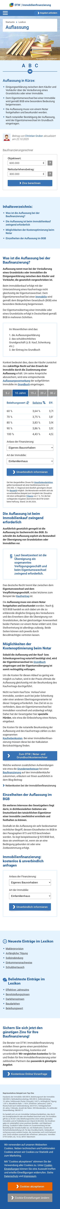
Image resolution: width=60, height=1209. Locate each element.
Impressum (30, 1176)
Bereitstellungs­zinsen (18, 994)
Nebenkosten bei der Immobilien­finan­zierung (30, 785)
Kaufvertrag (22, 596)
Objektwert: (14, 158)
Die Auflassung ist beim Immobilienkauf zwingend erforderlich (28, 223)
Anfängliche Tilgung (17, 953)
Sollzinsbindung (14, 957)
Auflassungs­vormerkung (16, 380)
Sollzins (37, 402)
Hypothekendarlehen (43, 482)
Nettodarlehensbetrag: (21, 169)
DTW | (18, 5)
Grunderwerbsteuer (28, 768)
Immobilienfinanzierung (36, 5)
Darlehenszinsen (15, 999)
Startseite (10, 22)
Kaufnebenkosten (12, 738)
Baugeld (13, 490)
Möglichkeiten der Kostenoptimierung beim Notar (30, 231)
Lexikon (22, 22)
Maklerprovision (14, 948)
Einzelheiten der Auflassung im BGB (26, 238)
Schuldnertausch (15, 967)
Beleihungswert (14, 1008)
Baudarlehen (13, 1003)
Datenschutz (11, 1176)
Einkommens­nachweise (19, 962)
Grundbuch (24, 384)
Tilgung (29, 496)
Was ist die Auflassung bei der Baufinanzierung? (22, 214)
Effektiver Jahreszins (17, 989)
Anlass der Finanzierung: (20, 441)
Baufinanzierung (12, 772)
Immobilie (41, 296)
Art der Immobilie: (16, 455)
